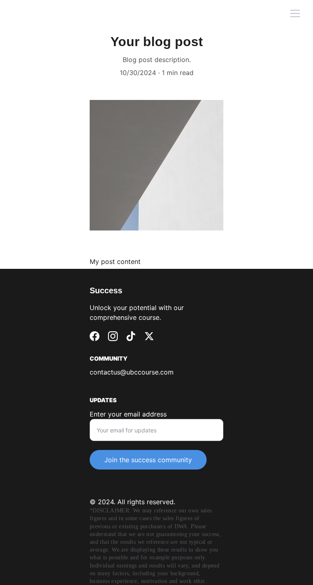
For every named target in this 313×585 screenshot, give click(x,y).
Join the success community (148, 460)
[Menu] (295, 13)
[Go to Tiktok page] (131, 336)
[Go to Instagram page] (113, 336)
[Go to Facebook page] (94, 336)
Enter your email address (128, 414)
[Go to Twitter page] (149, 336)
